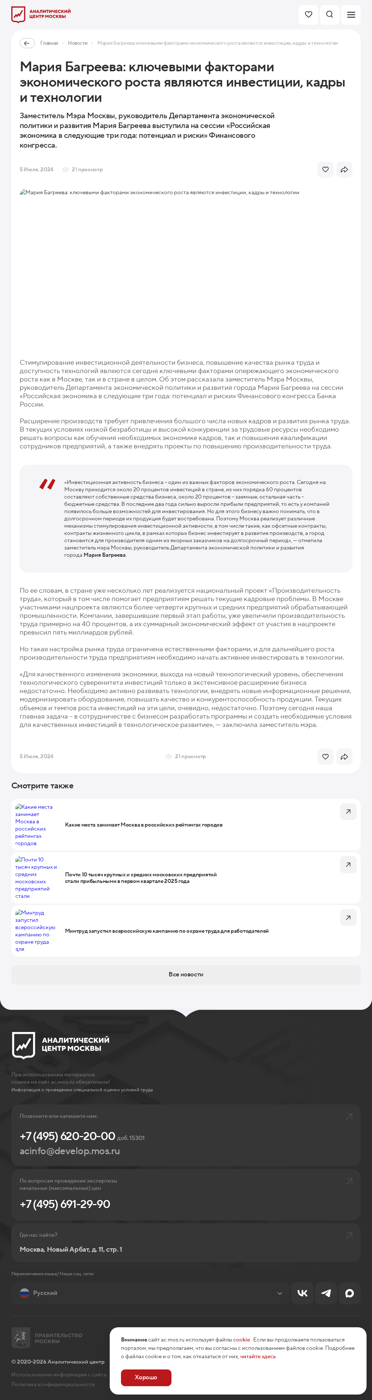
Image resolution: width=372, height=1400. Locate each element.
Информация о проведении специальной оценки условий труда (82, 1090)
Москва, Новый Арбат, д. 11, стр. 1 (71, 1249)
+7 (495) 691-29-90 (65, 1204)
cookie (241, 1339)
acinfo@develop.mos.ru (70, 1151)
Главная (49, 43)
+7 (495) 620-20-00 (82, 1136)
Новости (78, 43)
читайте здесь (258, 1356)
